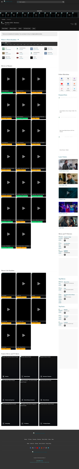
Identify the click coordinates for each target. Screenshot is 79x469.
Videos (49, 439)
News (53, 439)
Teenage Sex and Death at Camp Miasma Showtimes (9, 168)
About (28, 443)
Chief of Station (35, 321)
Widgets (74, 90)
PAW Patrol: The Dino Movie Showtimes (9, 194)
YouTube (61, 85)
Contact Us (32, 443)
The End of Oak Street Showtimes (38, 168)
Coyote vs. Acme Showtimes (37, 90)
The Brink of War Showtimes (22, 194)
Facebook (61, 80)
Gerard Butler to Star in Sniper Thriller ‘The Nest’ (68, 111)
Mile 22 (33, 295)
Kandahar (3, 19)
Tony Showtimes (5, 142)
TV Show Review (67, 252)
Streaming (34, 439)
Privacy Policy (48, 443)
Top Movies (62, 279)
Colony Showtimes (5, 90)
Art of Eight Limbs (20, 321)
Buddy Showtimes (20, 90)
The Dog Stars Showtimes (6, 116)
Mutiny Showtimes (20, 142)
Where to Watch (8, 40)
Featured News (63, 95)
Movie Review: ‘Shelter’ (64, 149)
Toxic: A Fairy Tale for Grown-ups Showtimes (39, 116)
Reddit (74, 85)
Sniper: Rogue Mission (21, 347)
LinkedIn (68, 85)
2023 (6, 24)
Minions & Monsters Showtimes (38, 220)
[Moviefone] (8, 2)
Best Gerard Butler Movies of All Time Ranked (67, 131)
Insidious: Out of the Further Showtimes (24, 168)
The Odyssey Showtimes (6, 220)
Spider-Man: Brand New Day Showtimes (39, 194)
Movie (9, 24)
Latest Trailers (63, 157)
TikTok (62, 90)
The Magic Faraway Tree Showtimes (38, 142)
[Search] (63, 2)
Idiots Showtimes (20, 116)
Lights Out (19, 295)
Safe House (4, 347)
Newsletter (68, 90)
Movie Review (66, 238)
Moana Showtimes (20, 220)
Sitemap (36, 443)
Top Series (62, 306)
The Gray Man (4, 321)
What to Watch (44, 439)
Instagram (74, 80)
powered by (3, 42)
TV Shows (30, 439)
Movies (25, 439)
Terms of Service (42, 443)
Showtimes (39, 439)
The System (4, 295)
